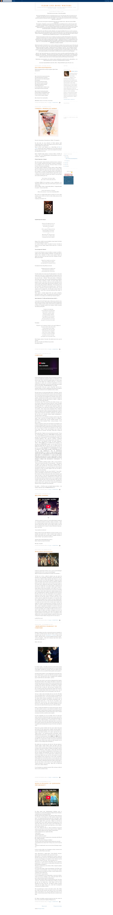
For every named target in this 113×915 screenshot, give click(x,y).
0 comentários (55, 102)
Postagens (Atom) (41, 908)
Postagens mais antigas (58, 906)
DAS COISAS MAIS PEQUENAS (43, 67)
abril (67, 157)
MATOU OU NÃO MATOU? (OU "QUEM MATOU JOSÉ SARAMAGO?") (47, 784)
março (67, 160)
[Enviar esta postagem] (59, 102)
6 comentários (55, 489)
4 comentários (55, 349)
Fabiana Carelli (74, 71)
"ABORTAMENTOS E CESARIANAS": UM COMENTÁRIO (46, 627)
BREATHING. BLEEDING (41, 495)
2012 (66, 162)
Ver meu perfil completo (69, 99)
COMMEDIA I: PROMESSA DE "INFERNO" (46, 108)
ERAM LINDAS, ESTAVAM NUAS (43, 551)
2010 (66, 166)
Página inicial (44, 906)
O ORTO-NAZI (38, 355)
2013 (66, 155)
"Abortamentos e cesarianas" (51, 635)
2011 (66, 164)
